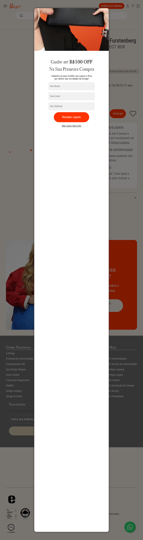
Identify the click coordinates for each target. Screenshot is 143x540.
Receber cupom (71, 117)
